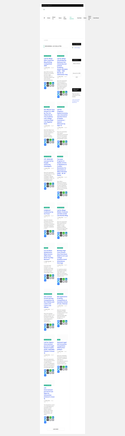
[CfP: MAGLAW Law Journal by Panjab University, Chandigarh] (49, 154)
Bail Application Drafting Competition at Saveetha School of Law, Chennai (62, 300)
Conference (46, 106)
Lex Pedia (65, 17)
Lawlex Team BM (48, 261)
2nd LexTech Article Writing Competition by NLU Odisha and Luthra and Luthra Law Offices (49, 302)
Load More (55, 429)
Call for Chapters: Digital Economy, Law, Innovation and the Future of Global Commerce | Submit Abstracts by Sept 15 (62, 117)
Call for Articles (47, 293)
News (60, 18)
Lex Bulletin (72, 17)
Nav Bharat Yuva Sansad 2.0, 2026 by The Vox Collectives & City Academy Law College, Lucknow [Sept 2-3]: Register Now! (49, 117)
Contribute (96, 18)
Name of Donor (76, 63)
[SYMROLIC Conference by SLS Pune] (49, 205)
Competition (60, 293)
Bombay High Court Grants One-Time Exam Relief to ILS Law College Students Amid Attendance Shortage (62, 257)
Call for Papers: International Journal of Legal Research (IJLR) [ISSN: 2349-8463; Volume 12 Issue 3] (49, 347)
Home (48, 18)
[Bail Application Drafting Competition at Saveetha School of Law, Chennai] (62, 292)
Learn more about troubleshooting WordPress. (76, 101)
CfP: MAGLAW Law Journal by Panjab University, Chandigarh (48, 162)
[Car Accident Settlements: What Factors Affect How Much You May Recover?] (49, 246)
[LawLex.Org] (52, 11)
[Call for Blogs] (76, 51)
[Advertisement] (62, 29)
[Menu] (44, 18)
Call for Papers (61, 106)
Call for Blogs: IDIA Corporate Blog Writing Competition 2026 (49, 62)
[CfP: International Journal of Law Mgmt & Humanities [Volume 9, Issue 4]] (49, 383)
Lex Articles (60, 247)
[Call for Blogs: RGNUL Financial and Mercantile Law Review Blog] (62, 205)
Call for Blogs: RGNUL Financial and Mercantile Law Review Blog (62, 212)
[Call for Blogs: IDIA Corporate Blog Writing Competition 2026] (49, 54)
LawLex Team (47, 67)
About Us (53, 17)
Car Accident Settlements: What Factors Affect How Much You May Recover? (48, 255)
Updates (46, 247)
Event (59, 339)
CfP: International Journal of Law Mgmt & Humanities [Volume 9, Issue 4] (49, 393)
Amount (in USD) (76, 73)
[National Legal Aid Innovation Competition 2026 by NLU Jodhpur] (62, 337)
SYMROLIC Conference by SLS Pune (48, 212)
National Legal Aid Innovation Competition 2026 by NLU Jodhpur (62, 345)
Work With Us (89, 18)
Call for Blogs (47, 55)
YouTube (79, 18)
